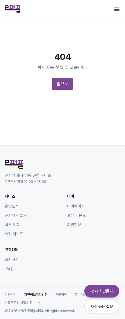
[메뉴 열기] (116, 9)
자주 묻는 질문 (101, 306)
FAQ (8, 268)
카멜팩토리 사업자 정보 (20, 303)
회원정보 (74, 224)
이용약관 (10, 295)
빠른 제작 (12, 224)
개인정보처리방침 (35, 295)
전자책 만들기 (16, 215)
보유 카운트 (76, 215)
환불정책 (61, 295)
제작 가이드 (14, 234)
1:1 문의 (80, 295)
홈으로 (62, 83)
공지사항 (12, 259)
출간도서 (12, 206)
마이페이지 (76, 206)
